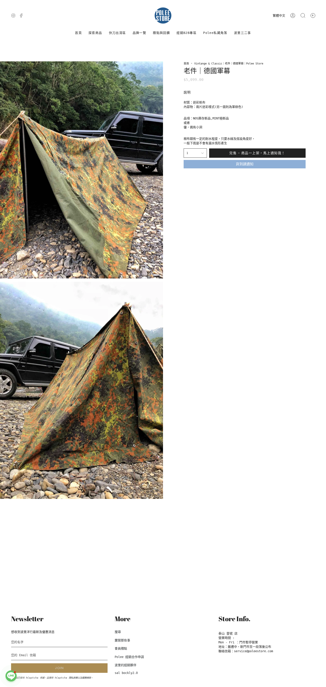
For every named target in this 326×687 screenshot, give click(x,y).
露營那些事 (122, 640)
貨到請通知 (244, 164)
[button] (95, 33)
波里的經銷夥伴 (125, 665)
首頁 (186, 63)
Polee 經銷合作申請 (129, 657)
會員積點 (121, 648)
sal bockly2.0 (126, 673)
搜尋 (118, 632)
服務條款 (86, 677)
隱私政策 (73, 677)
